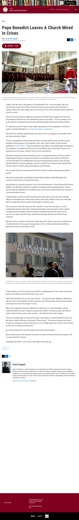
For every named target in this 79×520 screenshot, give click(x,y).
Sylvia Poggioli (13, 39)
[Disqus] (39, 418)
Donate (71, 3)
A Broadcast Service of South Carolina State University (36, 501)
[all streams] (76, 9)
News (3, 21)
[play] (5, 10)
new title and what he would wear (40, 129)
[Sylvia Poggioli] (6, 367)
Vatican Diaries (19, 146)
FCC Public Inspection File (35, 506)
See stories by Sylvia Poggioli (24, 381)
